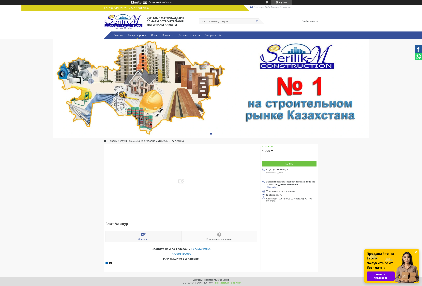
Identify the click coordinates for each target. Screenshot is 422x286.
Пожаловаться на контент (228, 282)
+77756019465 (201, 249)
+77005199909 (181, 254)
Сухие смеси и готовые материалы (148, 140)
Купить (289, 163)
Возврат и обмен (214, 35)
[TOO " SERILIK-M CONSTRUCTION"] (124, 21)
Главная (118, 35)
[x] (110, 263)
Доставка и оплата (189, 35)
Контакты (167, 35)
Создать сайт (155, 2)
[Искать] (257, 21)
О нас (154, 35)
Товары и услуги (137, 35)
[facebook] (107, 263)
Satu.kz (226, 279)
